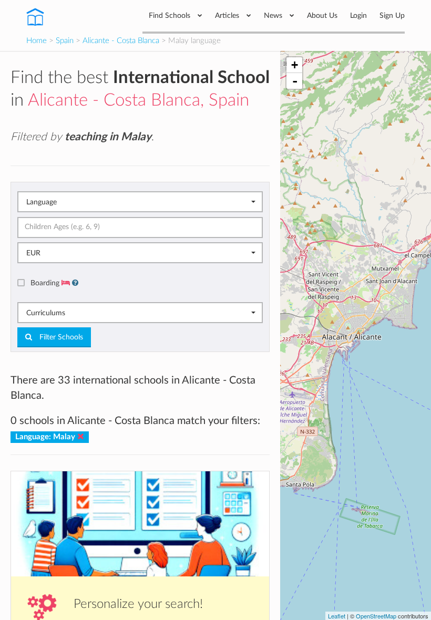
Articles (228, 15)
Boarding (45, 283)
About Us (322, 15)
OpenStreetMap (376, 616)
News (274, 15)
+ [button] (294, 64)
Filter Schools (60, 337)
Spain (65, 41)
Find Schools (170, 15)
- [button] (295, 81)
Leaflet (336, 616)
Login (358, 15)
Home (36, 41)
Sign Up (392, 15)
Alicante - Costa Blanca (121, 41)
